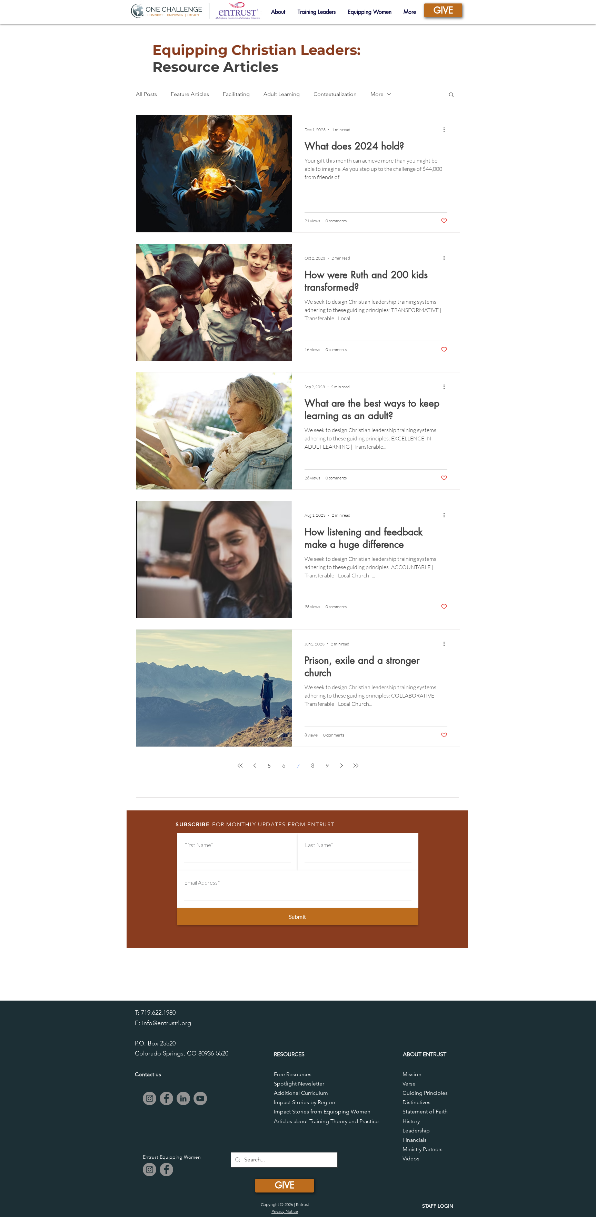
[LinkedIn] (183, 1098)
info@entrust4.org (166, 1023)
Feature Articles (190, 94)
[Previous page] (254, 765)
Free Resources (292, 1074)
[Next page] (341, 765)
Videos (411, 1158)
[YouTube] (200, 1098)
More (377, 94)
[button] (451, 95)
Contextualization (335, 94)
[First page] (240, 765)
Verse (409, 1083)
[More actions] (446, 129)
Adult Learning (282, 94)
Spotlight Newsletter (299, 1083)
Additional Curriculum (301, 1093)
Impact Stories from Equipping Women (322, 1111)
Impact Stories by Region (304, 1102)
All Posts (146, 94)
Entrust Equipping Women (172, 1157)
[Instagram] (149, 1098)
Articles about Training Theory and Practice (326, 1121)
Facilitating (236, 94)
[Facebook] (166, 1098)
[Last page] (356, 765)
